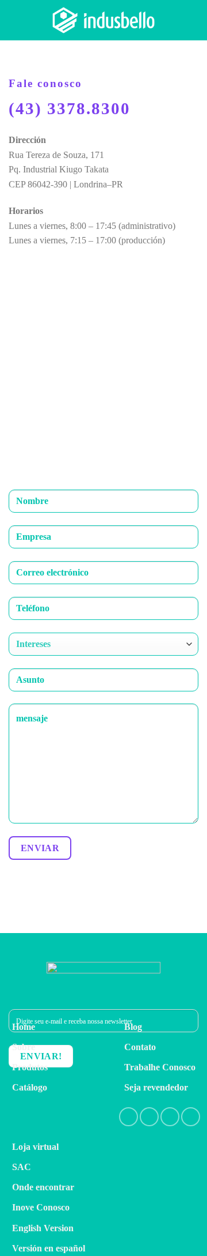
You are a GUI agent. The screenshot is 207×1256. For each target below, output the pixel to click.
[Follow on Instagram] (149, 1116)
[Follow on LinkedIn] (169, 1116)
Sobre (23, 1047)
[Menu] (191, 20)
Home (23, 1027)
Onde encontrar (43, 1187)
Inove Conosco (41, 1207)
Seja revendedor (156, 1087)
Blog (133, 1027)
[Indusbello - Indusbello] (103, 20)
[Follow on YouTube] (190, 1116)
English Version (43, 1228)
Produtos (30, 1067)
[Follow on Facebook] (128, 1116)
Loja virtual (35, 1147)
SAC (21, 1167)
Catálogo (29, 1087)
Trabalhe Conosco (159, 1067)
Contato (140, 1047)
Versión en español (48, 1248)
